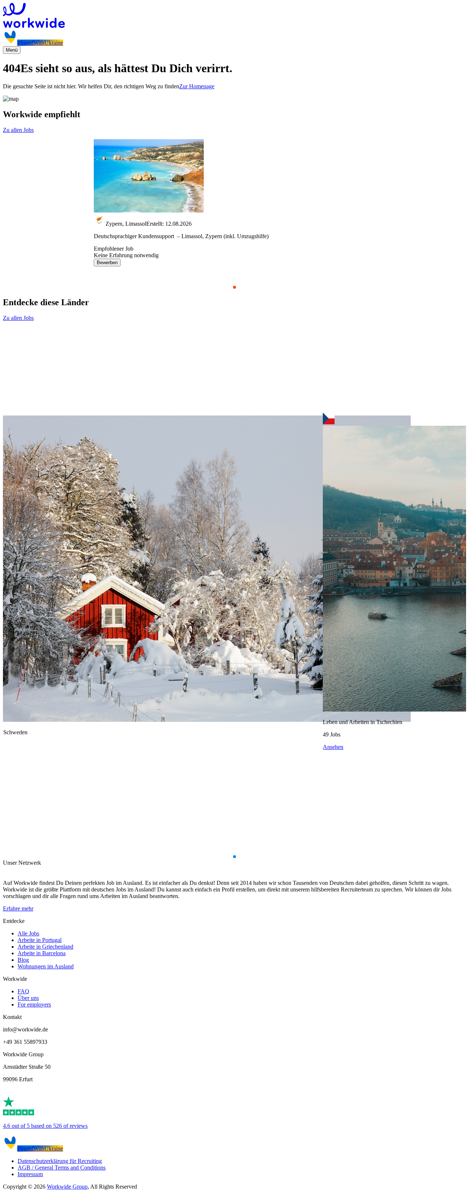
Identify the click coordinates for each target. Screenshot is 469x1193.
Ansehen (333, 747)
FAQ (23, 991)
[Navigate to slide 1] (234, 287)
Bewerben (107, 262)
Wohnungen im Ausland (46, 966)
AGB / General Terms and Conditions (62, 1167)
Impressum (30, 1174)
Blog (23, 960)
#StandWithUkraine (40, 43)
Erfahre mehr (18, 908)
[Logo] (234, 16)
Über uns (28, 998)
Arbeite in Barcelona (42, 953)
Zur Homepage (196, 86)
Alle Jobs (28, 933)
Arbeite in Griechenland (45, 946)
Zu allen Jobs (18, 130)
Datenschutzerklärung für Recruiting (60, 1161)
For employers (34, 1004)
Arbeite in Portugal (40, 940)
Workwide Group (67, 1186)
